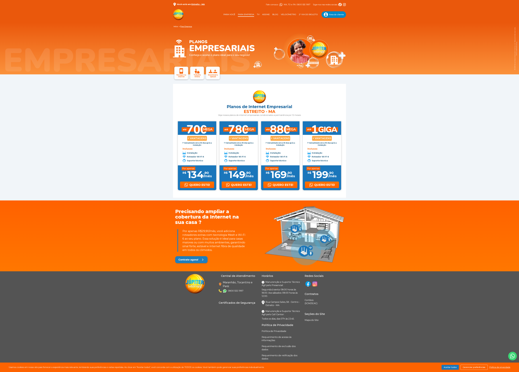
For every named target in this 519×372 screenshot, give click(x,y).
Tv (258, 14)
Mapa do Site (312, 320)
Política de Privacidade (274, 331)
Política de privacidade (499, 367)
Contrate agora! (188, 259)
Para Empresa (246, 14)
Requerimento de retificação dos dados (279, 357)
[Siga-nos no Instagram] (344, 4)
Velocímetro (288, 14)
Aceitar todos (450, 367)
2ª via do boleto (308, 14)
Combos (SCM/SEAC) (305, 302)
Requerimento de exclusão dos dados (279, 348)
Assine (266, 14)
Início (176, 26)
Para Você (229, 14)
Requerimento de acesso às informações (276, 339)
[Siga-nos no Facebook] (340, 4)
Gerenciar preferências (474, 367)
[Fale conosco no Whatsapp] (512, 356)
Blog (275, 14)
